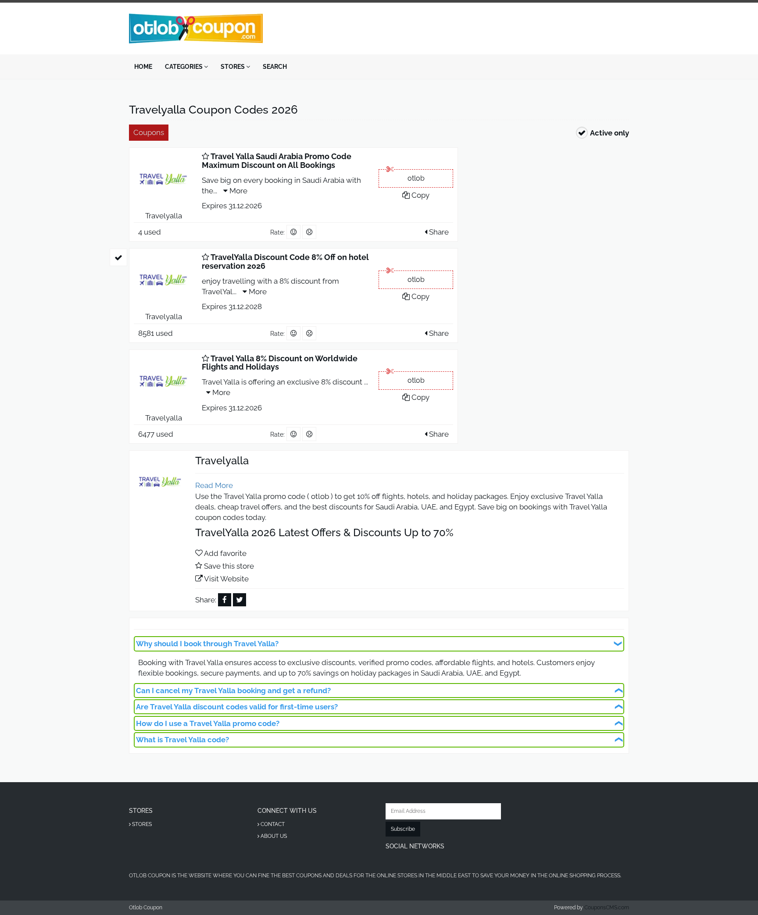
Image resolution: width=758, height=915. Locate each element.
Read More (214, 485)
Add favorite (225, 553)
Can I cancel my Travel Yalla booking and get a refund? (233, 690)
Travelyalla (163, 215)
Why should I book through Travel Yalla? (207, 643)
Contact (272, 824)
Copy (419, 195)
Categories (184, 66)
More (237, 190)
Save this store (229, 566)
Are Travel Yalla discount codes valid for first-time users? (237, 706)
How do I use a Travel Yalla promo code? (207, 723)
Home (143, 66)
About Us (273, 836)
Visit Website (226, 578)
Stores (233, 66)
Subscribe (403, 829)
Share (438, 232)
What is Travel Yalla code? (182, 739)
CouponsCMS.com (606, 907)
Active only (609, 132)
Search (275, 66)
